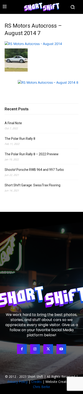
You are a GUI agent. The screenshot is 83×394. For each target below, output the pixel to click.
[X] (48, 349)
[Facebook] (22, 349)
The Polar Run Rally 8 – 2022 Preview (32, 154)
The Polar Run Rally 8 (20, 138)
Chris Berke (41, 386)
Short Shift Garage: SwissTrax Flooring (32, 185)
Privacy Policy (17, 381)
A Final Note (13, 123)
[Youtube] (61, 349)
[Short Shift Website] (41, 7)
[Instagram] (35, 349)
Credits (36, 381)
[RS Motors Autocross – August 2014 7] (33, 44)
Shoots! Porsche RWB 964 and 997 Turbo (34, 170)
